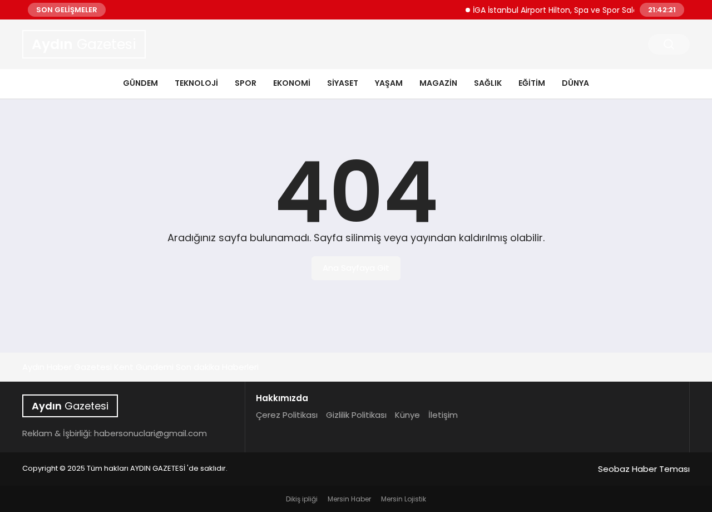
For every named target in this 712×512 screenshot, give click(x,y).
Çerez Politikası (287, 415)
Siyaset (342, 83)
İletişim (443, 415)
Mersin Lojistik (403, 499)
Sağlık (488, 83)
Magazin (438, 83)
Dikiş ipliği (302, 499)
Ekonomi (291, 83)
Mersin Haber (349, 499)
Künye (407, 415)
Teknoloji (196, 83)
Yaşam (389, 83)
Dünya (575, 83)
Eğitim (531, 83)
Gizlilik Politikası (356, 415)
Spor (245, 83)
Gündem (140, 83)
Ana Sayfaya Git (356, 268)
